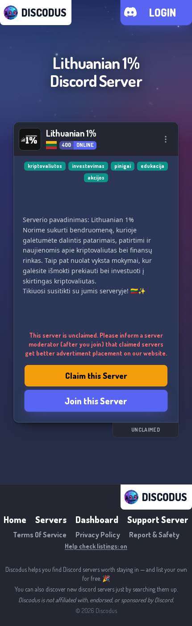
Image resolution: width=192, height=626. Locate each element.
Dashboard (96, 519)
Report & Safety (154, 534)
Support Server (157, 519)
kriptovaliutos (45, 166)
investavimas (88, 166)
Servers (51, 519)
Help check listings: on (96, 546)
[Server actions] (166, 139)
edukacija (152, 166)
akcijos (96, 177)
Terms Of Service (40, 534)
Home (15, 519)
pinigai (122, 166)
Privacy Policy (97, 534)
